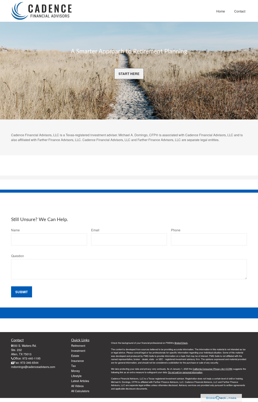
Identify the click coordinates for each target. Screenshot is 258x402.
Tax (73, 366)
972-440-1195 (31, 358)
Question (17, 255)
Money (75, 371)
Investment (78, 351)
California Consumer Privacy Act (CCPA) (213, 368)
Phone (175, 230)
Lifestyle (76, 376)
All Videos (77, 386)
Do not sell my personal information (185, 372)
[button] (221, 11)
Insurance (77, 361)
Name (15, 230)
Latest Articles (80, 381)
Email (95, 230)
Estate (75, 356)
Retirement (78, 346)
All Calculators (80, 391)
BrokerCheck (181, 342)
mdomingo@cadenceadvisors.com (33, 367)
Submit (21, 292)
